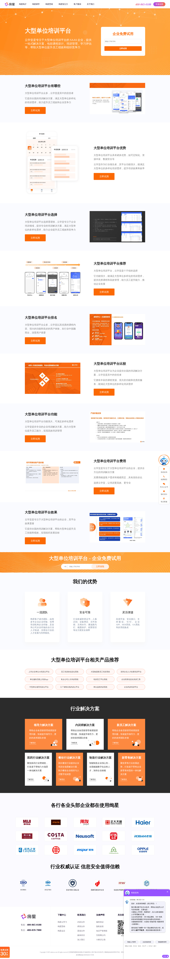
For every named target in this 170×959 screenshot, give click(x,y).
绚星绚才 (22, 4)
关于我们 (90, 4)
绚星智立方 (63, 4)
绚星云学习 (62, 922)
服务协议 (100, 922)
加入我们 (81, 940)
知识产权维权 (101, 931)
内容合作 (81, 922)
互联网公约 (100, 935)
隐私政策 (100, 926)
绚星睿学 (36, 4)
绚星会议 (61, 931)
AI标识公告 (101, 940)
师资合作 (81, 926)
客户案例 (77, 4)
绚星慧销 (49, 4)
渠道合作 (81, 931)
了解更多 (32, 743)
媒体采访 (81, 935)
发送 (164, 956)
